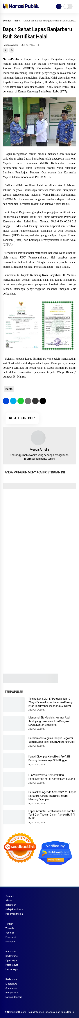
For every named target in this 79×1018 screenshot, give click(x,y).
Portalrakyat (12, 964)
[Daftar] (59, 6)
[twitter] (13, 401)
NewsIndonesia (14, 997)
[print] (28, 401)
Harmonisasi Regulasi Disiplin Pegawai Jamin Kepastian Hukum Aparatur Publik (51, 740)
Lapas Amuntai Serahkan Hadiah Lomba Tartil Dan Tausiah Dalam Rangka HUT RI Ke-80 (51, 815)
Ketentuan (11, 905)
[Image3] (30, 682)
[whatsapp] (20, 401)
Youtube (10, 932)
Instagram (11, 941)
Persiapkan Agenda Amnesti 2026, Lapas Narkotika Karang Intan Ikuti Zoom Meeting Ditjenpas (52, 796)
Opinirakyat (11, 960)
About (9, 900)
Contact (10, 896)
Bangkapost (12, 992)
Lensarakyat (12, 969)
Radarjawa (11, 979)
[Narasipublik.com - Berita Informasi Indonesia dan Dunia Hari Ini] (21, 9)
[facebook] (6, 401)
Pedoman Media (14, 913)
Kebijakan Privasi (14, 909)
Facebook (11, 937)
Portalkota (11, 951)
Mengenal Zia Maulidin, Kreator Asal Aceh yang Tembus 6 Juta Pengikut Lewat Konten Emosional (49, 721)
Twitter (9, 923)
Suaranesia (11, 988)
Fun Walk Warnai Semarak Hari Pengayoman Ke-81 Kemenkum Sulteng (51, 777)
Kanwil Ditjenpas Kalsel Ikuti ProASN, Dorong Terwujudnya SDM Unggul (49, 758)
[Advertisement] (39, 534)
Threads (10, 928)
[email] (35, 401)
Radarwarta (12, 956)
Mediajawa (11, 983)
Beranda (7, 20)
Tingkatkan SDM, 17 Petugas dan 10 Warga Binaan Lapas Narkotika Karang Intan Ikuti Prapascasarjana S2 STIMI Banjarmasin (50, 702)
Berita (18, 20)
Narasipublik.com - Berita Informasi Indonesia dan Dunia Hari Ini (40, 1012)
